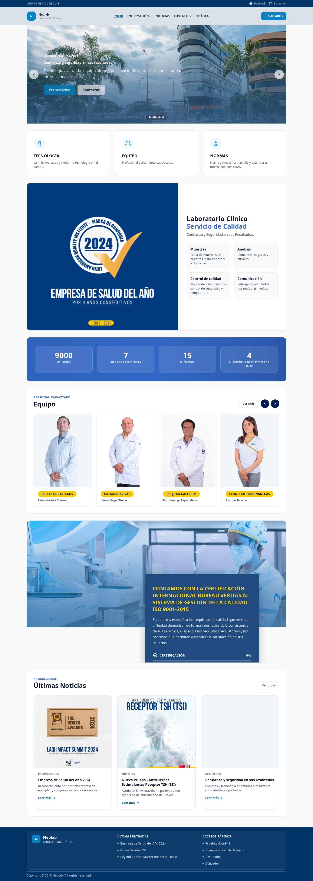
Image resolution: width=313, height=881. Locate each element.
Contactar (91, 89)
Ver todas (269, 685)
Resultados (274, 16)
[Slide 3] (159, 117)
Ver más (248, 404)
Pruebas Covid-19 (217, 843)
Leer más (45, 798)
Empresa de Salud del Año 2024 (143, 843)
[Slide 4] (163, 117)
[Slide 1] (150, 117)
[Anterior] (34, 74)
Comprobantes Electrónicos (225, 850)
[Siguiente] (279, 74)
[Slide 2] (154, 117)
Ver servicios (59, 89)
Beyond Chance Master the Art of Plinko (148, 857)
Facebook (260, 3)
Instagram (280, 3)
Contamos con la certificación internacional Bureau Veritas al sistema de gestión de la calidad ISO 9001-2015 (201, 598)
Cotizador (212, 863)
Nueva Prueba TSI (133, 850)
